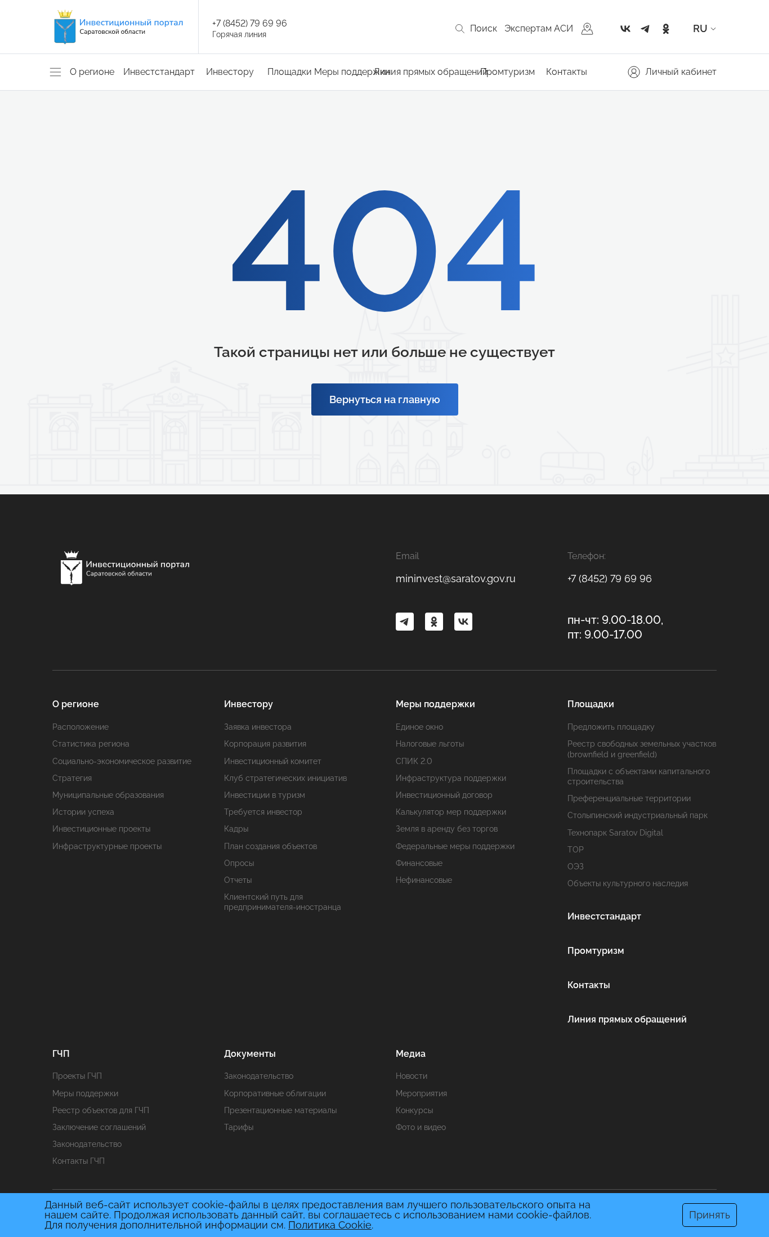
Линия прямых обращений (430, 71)
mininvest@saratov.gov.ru (456, 578)
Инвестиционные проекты (101, 828)
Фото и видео (421, 1127)
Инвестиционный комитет (272, 761)
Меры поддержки (85, 1093)
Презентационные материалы (280, 1110)
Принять (709, 1215)
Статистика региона (90, 743)
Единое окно (419, 726)
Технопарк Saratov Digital (615, 832)
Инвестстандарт (159, 71)
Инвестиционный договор (444, 795)
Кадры (236, 828)
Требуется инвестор (263, 811)
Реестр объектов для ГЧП (100, 1110)
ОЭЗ (575, 866)
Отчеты (238, 880)
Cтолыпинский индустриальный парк (637, 815)
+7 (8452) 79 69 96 (249, 23)
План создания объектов (270, 846)
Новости (411, 1075)
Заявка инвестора (258, 726)
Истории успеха (83, 811)
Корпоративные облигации (275, 1093)
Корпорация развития (265, 743)
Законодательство (87, 1144)
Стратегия (72, 778)
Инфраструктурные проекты (107, 846)
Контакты (566, 71)
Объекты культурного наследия (627, 883)
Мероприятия (421, 1093)
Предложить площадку (611, 726)
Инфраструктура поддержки (451, 778)
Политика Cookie (330, 1225)
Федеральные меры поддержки (455, 846)
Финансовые (419, 863)
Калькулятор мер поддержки (451, 811)
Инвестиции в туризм (264, 795)
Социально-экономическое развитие (121, 761)
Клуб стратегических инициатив (285, 778)
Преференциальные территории (629, 798)
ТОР (575, 849)
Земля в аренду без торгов (447, 828)
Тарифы (238, 1127)
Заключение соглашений (99, 1127)
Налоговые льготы (430, 743)
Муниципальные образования (108, 795)
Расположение (80, 726)
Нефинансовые (424, 880)
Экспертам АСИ (538, 28)
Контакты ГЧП (78, 1160)
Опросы (239, 863)
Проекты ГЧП (77, 1075)
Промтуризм (507, 71)
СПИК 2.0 (414, 761)
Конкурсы (414, 1110)
